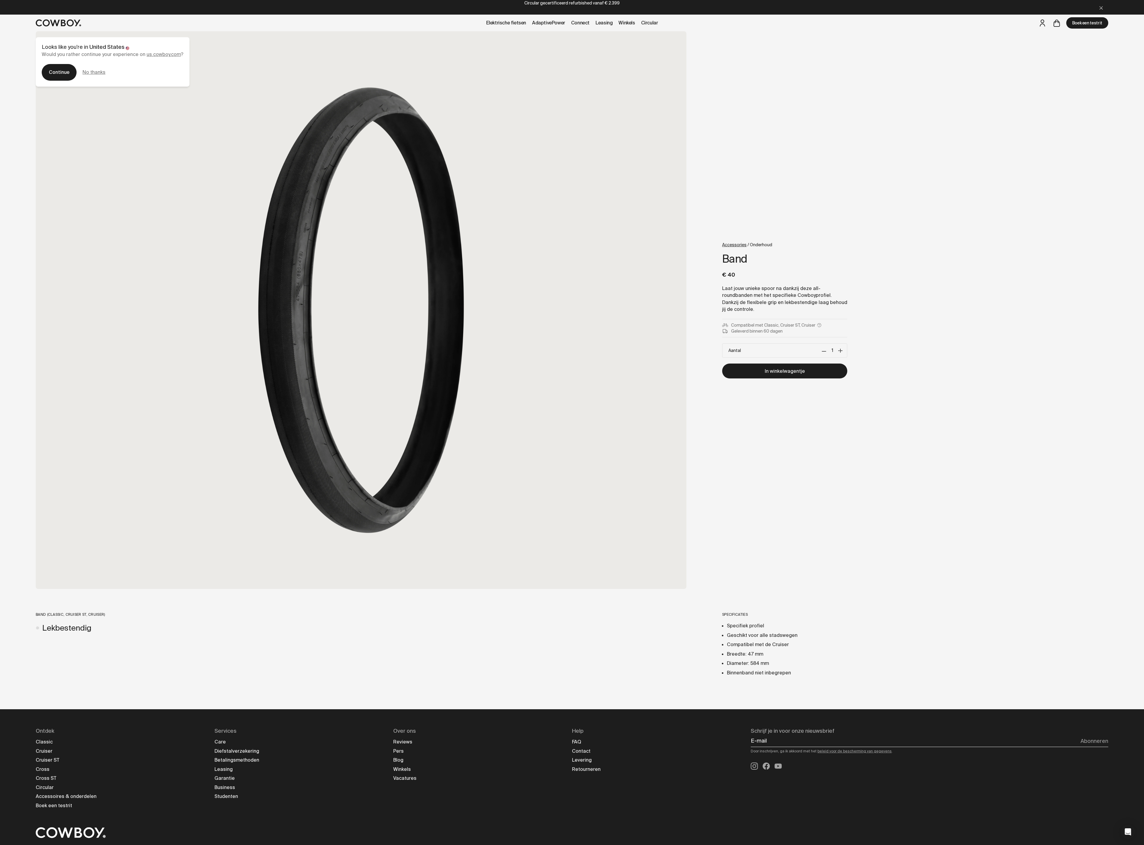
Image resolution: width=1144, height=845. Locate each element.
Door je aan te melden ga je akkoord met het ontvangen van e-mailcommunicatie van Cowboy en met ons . (639, 492)
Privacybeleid (645, 497)
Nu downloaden (639, 470)
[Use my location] (603, 448)
